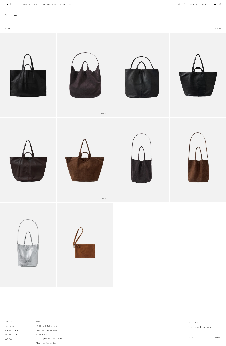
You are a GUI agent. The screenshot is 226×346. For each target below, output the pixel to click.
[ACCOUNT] (179, 4)
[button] (18, 4)
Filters (7, 28)
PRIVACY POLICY (13, 335)
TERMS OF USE (12, 330)
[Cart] (214, 4)
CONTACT (9, 326)
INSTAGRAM (10, 322)
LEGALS (8, 339)
